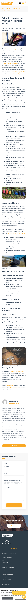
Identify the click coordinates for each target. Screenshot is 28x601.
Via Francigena (6, 584)
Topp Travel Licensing (8, 570)
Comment (7, 487)
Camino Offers (6, 560)
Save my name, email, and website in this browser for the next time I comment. (13, 482)
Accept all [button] (7, 598)
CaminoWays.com (11, 553)
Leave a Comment (8, 28)
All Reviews (14, 548)
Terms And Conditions (8, 567)
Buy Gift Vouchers (7, 557)
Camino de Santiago (11, 49)
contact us (9, 386)
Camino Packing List (16, 74)
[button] (18, 3)
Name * (6, 464)
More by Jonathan (14, 403)
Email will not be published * (13, 471)
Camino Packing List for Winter (16, 233)
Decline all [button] (20, 598)
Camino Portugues (7, 582)
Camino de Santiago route (10, 63)
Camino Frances (6, 579)
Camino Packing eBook (17, 72)
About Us (4, 565)
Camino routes (14, 388)
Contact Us (5, 562)
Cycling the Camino (7, 577)
